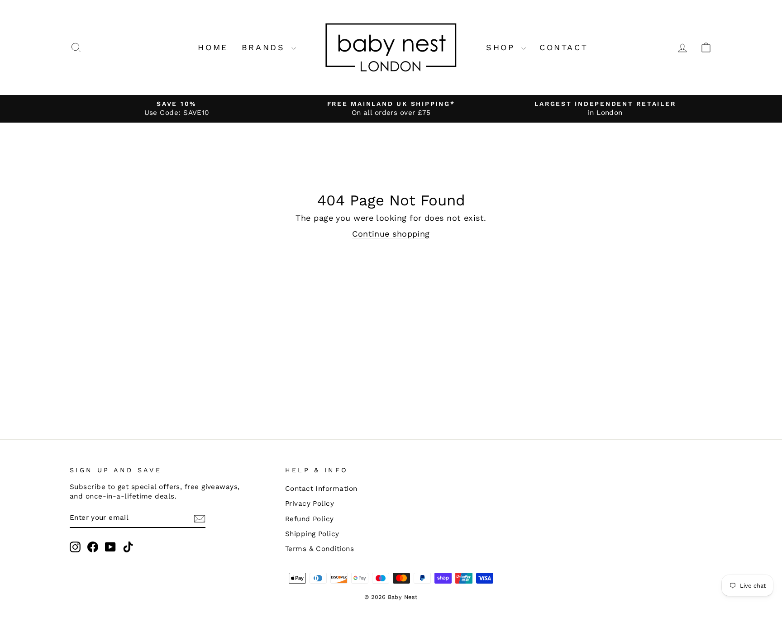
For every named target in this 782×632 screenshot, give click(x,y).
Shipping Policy (312, 534)
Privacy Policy (309, 503)
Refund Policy (309, 519)
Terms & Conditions (319, 549)
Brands (265, 47)
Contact (563, 47)
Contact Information (321, 489)
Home (213, 47)
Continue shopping (391, 233)
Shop (502, 47)
